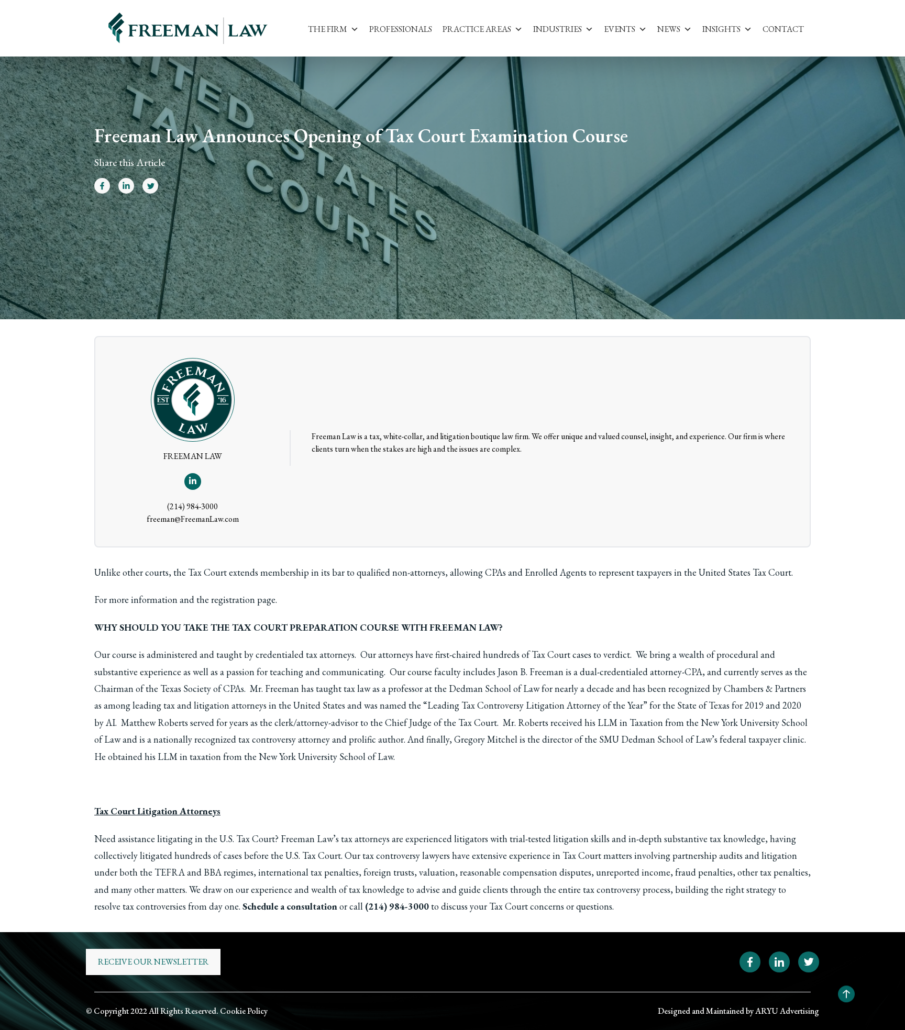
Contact (783, 29)
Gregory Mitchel (485, 739)
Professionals (400, 29)
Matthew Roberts (154, 722)
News (668, 29)
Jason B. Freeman (531, 672)
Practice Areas (477, 29)
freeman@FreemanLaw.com (193, 518)
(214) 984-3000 (192, 506)
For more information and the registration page (184, 600)
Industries (557, 29)
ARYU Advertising (787, 1010)
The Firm (327, 29)
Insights (721, 29)
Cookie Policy (244, 1010)
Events (619, 29)
